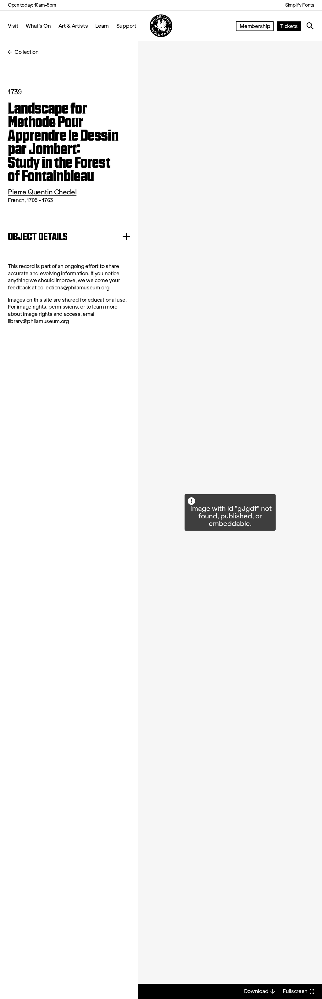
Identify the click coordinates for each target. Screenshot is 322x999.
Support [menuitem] (126, 25)
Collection (26, 52)
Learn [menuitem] (101, 25)
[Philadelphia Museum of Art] (161, 25)
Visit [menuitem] (13, 25)
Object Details (38, 236)
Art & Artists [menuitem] (73, 25)
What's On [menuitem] (38, 25)
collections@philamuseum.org (73, 288)
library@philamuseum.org (38, 321)
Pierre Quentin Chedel (42, 192)
